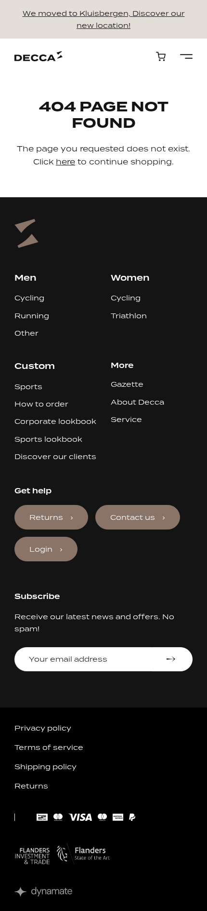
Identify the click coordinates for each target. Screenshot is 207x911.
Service (126, 419)
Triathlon (129, 315)
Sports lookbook (48, 439)
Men (25, 278)
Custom (34, 366)
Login (40, 549)
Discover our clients (55, 456)
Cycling (29, 297)
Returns (46, 517)
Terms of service (48, 747)
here (65, 161)
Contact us (132, 517)
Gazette (127, 384)
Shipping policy (45, 766)
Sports (28, 386)
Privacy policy (42, 728)
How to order (41, 403)
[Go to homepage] (38, 56)
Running (31, 315)
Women (130, 278)
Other (26, 333)
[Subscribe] (172, 659)
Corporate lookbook (55, 421)
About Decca (137, 402)
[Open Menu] (186, 56)
